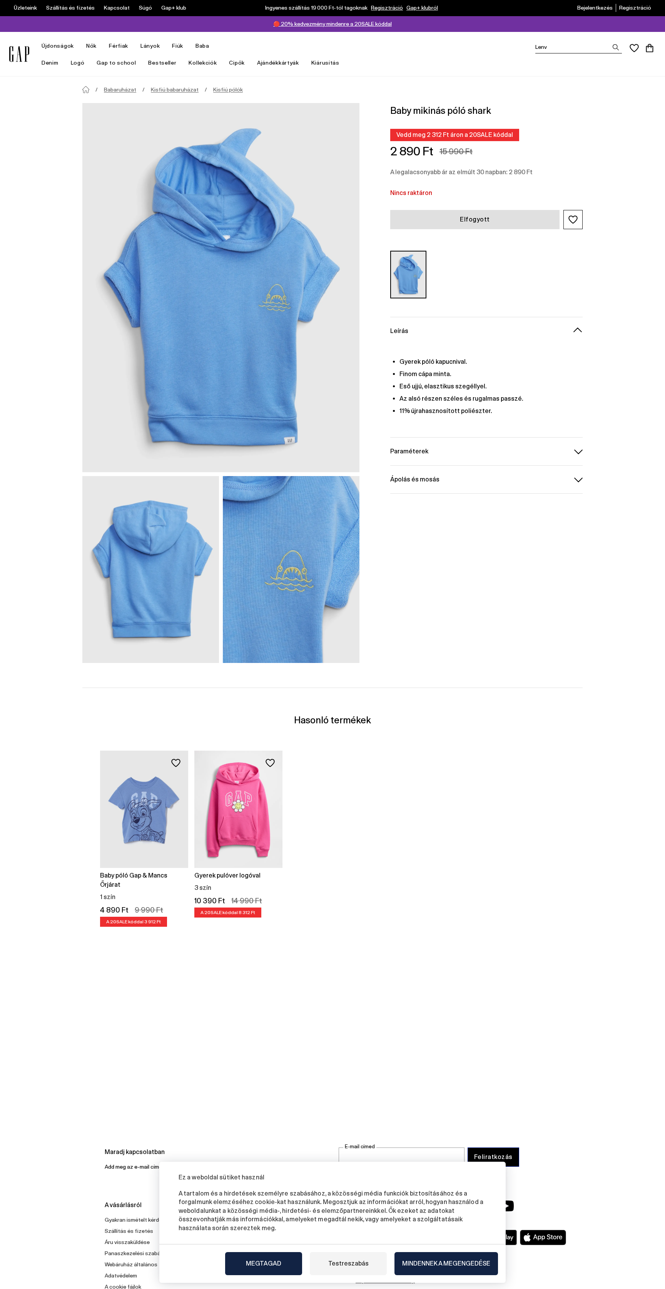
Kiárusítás (325, 63)
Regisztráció (387, 8)
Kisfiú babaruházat (175, 90)
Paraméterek (409, 451)
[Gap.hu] (19, 54)
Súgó (145, 8)
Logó (78, 63)
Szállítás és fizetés (70, 8)
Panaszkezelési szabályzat (139, 1253)
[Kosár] (649, 48)
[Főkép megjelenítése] (220, 287)
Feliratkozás (493, 1157)
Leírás (399, 330)
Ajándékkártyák (278, 63)
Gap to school (116, 63)
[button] (573, 219)
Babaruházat (120, 90)
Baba (202, 46)
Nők (91, 46)
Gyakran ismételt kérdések (138, 1220)
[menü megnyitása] (77, 46)
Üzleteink (25, 8)
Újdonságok (58, 46)
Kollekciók (203, 63)
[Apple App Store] (543, 1237)
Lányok (150, 46)
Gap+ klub (173, 8)
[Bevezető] (85, 89)
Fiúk (177, 46)
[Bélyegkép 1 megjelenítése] (150, 569)
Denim (50, 63)
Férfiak (118, 46)
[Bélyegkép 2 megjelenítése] (291, 569)
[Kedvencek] (634, 48)
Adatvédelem (121, 1275)
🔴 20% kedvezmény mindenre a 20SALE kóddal (332, 24)
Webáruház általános (131, 1264)
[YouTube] (506, 1206)
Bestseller (162, 63)
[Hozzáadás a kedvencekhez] (176, 763)
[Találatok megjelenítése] (616, 47)
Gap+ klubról (422, 8)
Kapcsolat (117, 8)
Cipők (237, 63)
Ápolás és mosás (414, 479)
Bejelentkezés (595, 8)
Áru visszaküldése (127, 1242)
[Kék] (408, 274)
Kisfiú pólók (228, 90)
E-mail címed (360, 1146)
